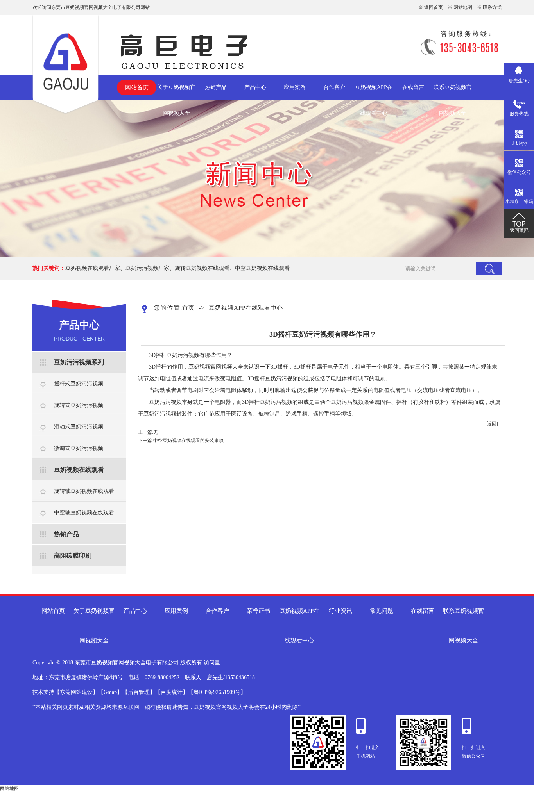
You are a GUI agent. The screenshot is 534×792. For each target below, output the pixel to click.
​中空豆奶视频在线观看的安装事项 (188, 440)
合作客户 (334, 87)
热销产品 (216, 87)
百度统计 (172, 692)
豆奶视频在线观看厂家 (92, 268)
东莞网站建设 (76, 692)
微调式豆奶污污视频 (78, 448)
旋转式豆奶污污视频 (78, 405)
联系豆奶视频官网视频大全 (453, 92)
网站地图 (462, 7)
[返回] (492, 423)
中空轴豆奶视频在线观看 (84, 513)
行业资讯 (340, 611)
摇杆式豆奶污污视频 (78, 384)
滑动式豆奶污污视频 (78, 427)
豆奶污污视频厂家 (147, 268)
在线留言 (413, 87)
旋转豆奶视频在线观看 (202, 268)
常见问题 (381, 611)
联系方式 (492, 7)
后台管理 (139, 692)
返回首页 (433, 7)
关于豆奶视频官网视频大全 (176, 92)
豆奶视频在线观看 (79, 469)
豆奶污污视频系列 (79, 362)
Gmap (110, 692)
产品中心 (255, 87)
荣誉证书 (258, 611)
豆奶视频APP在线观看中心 (373, 92)
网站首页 (137, 87)
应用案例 (295, 87)
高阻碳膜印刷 (72, 555)
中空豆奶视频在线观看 (262, 268)
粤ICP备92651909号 (217, 692)
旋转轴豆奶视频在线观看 (84, 491)
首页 (188, 308)
